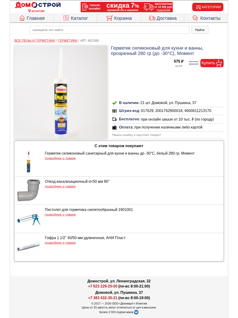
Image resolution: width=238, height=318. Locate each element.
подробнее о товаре (60, 158)
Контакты (210, 18)
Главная (36, 18)
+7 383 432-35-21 (102, 298)
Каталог (79, 18)
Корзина (123, 18)
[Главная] (38, 5)
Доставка (167, 18)
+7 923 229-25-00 (103, 286)
